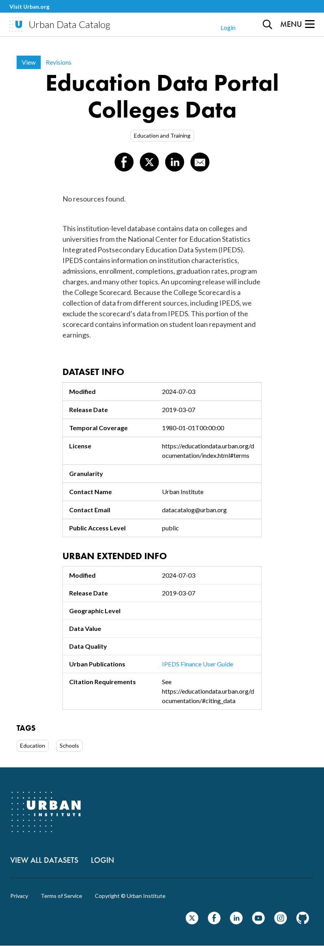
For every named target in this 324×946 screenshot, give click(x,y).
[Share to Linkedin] (174, 162)
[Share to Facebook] (124, 162)
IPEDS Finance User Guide (197, 664)
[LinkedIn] (236, 921)
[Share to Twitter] (149, 162)
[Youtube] (258, 921)
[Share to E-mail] (199, 162)
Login (227, 27)
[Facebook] (214, 921)
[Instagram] (280, 921)
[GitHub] (302, 921)
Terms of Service (61, 896)
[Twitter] (192, 921)
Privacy (19, 896)
